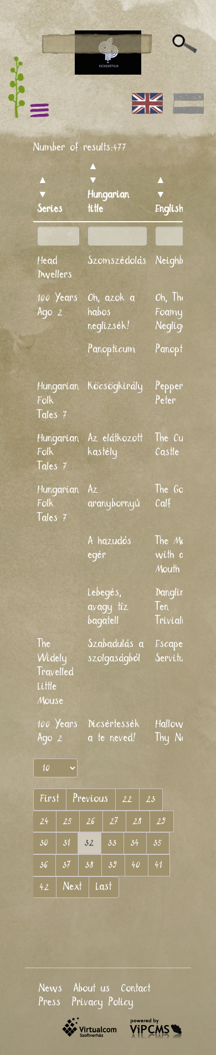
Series (50, 209)
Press (50, 1002)
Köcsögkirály (115, 386)
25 (68, 821)
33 (112, 842)
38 (90, 864)
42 (44, 886)
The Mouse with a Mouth (178, 555)
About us (92, 988)
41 (159, 864)
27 (114, 821)
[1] (184, 44)
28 (138, 821)
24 (44, 821)
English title (180, 209)
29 (162, 821)
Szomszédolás (117, 261)
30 (44, 842)
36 (44, 864)
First (49, 799)
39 (113, 864)
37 (67, 864)
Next (72, 886)
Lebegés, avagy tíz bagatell (108, 606)
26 (91, 821)
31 (67, 842)
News (51, 988)
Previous (91, 799)
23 (151, 799)
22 (127, 799)
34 (135, 842)
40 (136, 864)
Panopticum (112, 349)
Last (104, 886)
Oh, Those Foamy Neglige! (176, 312)
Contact (136, 988)
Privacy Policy (103, 1002)
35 (157, 842)
